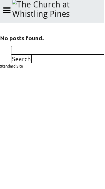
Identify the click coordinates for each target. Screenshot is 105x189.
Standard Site (11, 66)
